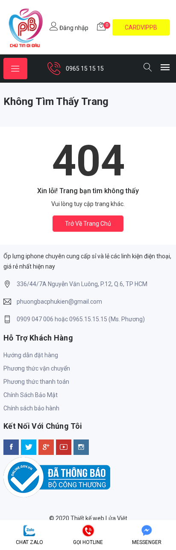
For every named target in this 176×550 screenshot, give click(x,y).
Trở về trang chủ (88, 223)
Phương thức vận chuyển (36, 368)
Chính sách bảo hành (31, 408)
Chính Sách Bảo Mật (30, 395)
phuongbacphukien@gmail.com (59, 301)
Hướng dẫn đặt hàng (30, 355)
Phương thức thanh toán (36, 381)
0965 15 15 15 (85, 68)
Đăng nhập (73, 27)
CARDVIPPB (141, 27)
